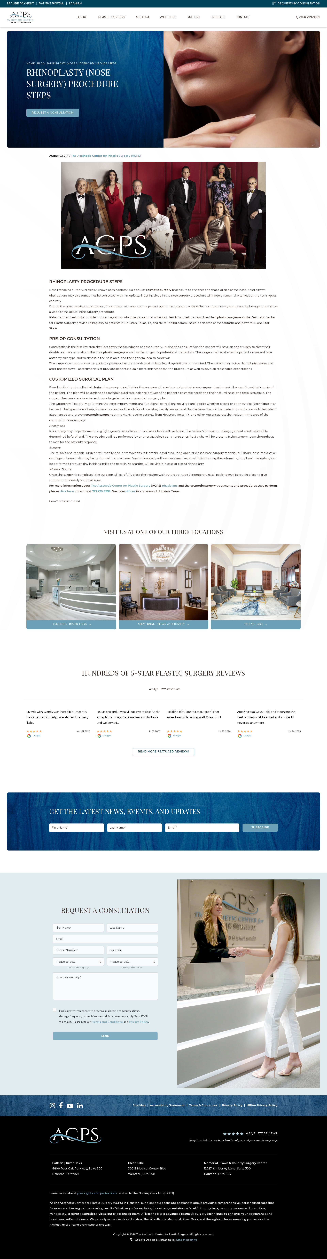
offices (130, 491)
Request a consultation (53, 112)
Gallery (193, 17)
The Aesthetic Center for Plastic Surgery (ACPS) (106, 156)
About (82, 17)
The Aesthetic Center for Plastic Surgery (120, 486)
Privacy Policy (138, 1022)
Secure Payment (21, 3)
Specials (218, 17)
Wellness (168, 17)
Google (36, 736)
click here (67, 491)
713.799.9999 (101, 491)
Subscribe (260, 827)
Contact (243, 17)
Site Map (139, 1105)
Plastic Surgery (112, 17)
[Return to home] (105, 1135)
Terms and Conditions (107, 1022)
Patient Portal (51, 3)
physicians (169, 486)
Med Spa (142, 17)
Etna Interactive (186, 1240)
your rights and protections (97, 1193)
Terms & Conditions (203, 1105)
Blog (41, 63)
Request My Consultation (299, 3)
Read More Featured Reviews (163, 751)
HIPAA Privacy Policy (262, 1105)
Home (30, 63)
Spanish (75, 3)
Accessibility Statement (167, 1105)
